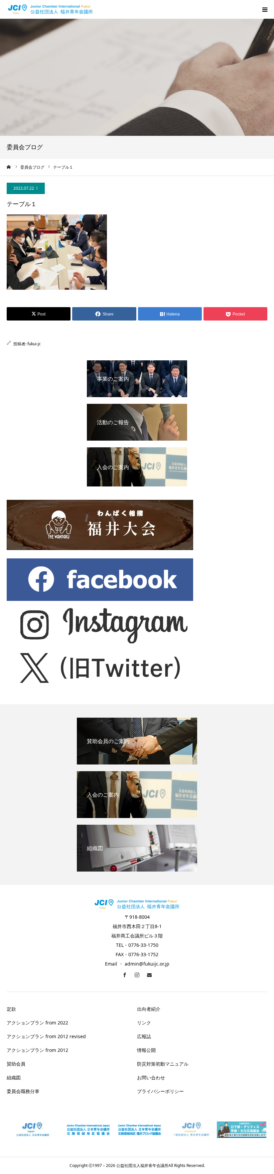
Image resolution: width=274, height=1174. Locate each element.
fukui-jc (34, 344)
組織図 (14, 1077)
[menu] (264, 9)
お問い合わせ (151, 1077)
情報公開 (146, 1050)
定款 (11, 1009)
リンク (144, 1022)
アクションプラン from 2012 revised (46, 1036)
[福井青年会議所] (50, 9)
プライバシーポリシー (160, 1091)
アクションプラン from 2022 (37, 1022)
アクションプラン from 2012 (37, 1050)
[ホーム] (9, 167)
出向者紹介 (148, 1009)
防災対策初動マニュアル (162, 1064)
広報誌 (144, 1036)
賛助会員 (16, 1064)
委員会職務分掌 (23, 1091)
